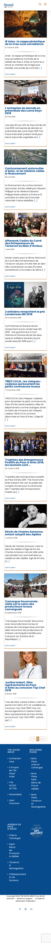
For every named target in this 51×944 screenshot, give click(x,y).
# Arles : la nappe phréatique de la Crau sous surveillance (25, 43)
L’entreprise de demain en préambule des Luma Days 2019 (23, 110)
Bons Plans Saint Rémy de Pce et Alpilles (36, 781)
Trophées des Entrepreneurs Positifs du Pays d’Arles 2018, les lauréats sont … (24, 462)
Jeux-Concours (14, 802)
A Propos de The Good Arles (14, 772)
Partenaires (14, 794)
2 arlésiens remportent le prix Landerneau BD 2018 (25, 313)
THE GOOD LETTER (13, 785)
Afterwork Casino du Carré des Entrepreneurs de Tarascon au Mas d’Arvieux (23, 243)
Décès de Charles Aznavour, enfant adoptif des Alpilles (24, 533)
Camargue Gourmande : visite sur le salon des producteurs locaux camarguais (22, 605)
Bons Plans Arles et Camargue (36, 763)
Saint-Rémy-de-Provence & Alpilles (14, 850)
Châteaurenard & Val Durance (14, 877)
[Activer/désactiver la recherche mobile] (40, 4)
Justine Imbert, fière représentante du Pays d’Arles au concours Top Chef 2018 (25, 686)
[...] (40, 68)
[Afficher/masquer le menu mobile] (45, 4)
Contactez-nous (14, 760)
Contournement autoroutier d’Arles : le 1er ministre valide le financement (24, 171)
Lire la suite (10, 74)
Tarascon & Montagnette (14, 865)
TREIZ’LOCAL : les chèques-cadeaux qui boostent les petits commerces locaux (23, 384)
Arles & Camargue (14, 837)
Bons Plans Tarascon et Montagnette (36, 800)
